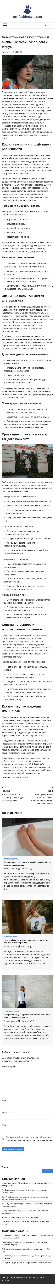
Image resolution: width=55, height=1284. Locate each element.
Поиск (5, 1167)
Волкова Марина (10, 869)
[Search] (50, 25)
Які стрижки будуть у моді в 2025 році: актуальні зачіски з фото (27, 1263)
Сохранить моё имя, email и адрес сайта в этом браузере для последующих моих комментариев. (29, 1138)
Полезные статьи (20, 778)
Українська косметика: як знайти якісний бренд (20, 1217)
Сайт (4, 1125)
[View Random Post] (45, 25)
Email (5, 1113)
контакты (6, 1280)
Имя (4, 1100)
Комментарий (9, 1067)
